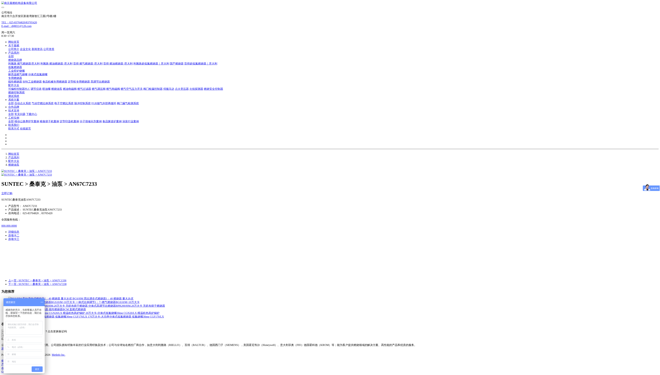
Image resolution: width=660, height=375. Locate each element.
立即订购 (6, 193)
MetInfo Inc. (58, 354)
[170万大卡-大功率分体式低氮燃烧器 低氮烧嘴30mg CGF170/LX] (48, 316)
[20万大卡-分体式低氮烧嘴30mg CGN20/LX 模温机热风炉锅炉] (47, 313)
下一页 (37, 284)
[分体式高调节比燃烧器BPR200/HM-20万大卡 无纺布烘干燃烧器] (48, 305)
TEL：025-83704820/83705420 (19, 22)
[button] (50, 331)
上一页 (37, 280)
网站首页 (13, 41)
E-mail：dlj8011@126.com (16, 26)
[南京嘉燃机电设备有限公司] (330, 3)
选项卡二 (13, 235)
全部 (11, 56)
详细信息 (13, 231)
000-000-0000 (9, 225)
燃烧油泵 (13, 164)
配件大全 (13, 161)
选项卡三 (13, 239)
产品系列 (13, 157)
